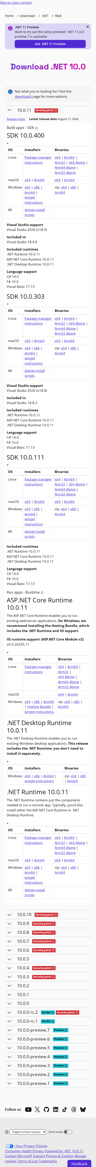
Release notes (16, 119)
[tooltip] (55, 110)
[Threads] (74, 1109)
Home (9, 16)
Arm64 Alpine (65, 167)
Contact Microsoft (18, 1156)
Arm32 (60, 162)
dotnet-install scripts (35, 212)
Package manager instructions (38, 160)
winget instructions (34, 200)
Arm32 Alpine (65, 172)
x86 (37, 187)
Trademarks (48, 1161)
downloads (23, 96)
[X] (37, 1109)
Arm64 (69, 157)
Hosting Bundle (39, 706)
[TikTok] (65, 1109)
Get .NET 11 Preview (50, 44)
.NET (45, 16)
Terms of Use (27, 1161)
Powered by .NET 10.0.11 (64, 1151)
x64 (58, 157)
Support (39, 1156)
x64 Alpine (77, 162)
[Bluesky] (83, 1109)
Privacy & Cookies (59, 1156)
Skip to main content (16, 2)
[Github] (46, 1109)
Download (27, 16)
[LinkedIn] (55, 1109)
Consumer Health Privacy (24, 1151)
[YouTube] (28, 1109)
